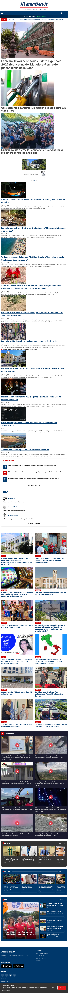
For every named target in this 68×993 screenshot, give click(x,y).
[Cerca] (61, 13)
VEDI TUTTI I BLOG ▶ (34, 523)
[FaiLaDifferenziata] (34, 167)
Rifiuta (54, 988)
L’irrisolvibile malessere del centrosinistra (14, 510)
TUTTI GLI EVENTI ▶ (34, 485)
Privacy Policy (6, 990)
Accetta (62, 988)
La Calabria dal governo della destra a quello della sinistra (19, 519)
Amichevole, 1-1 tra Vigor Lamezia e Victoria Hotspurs (25, 450)
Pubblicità (38, 960)
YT (14, 975)
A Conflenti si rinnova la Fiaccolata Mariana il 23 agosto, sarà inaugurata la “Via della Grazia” (34, 472)
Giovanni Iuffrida (12, 507)
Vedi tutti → (62, 843)
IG (10, 975)
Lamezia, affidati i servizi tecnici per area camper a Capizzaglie (29, 341)
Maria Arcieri (11, 498)
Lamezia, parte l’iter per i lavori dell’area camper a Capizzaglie (20, 349)
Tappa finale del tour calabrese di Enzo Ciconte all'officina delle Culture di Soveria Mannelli (34, 478)
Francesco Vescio (13, 515)
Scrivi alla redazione (41, 958)
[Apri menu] (2, 13)
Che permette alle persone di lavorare (13, 502)
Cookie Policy (4, 981)
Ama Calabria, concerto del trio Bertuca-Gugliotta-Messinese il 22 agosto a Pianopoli (32, 465)
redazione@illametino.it (42, 953)
